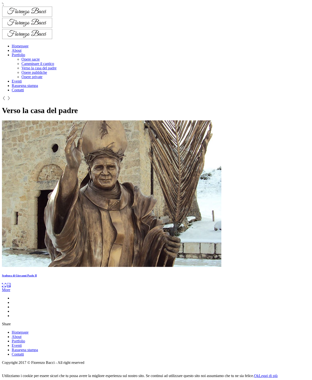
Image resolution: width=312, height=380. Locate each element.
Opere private (31, 77)
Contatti (18, 90)
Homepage (20, 46)
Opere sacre (30, 59)
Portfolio (18, 55)
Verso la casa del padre (39, 68)
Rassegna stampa (25, 86)
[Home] (27, 38)
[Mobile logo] (21, 371)
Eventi (17, 81)
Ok (256, 376)
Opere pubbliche (34, 72)
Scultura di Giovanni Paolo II (19, 275)
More (6, 290)
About (16, 50)
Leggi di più (268, 376)
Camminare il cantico (37, 64)
